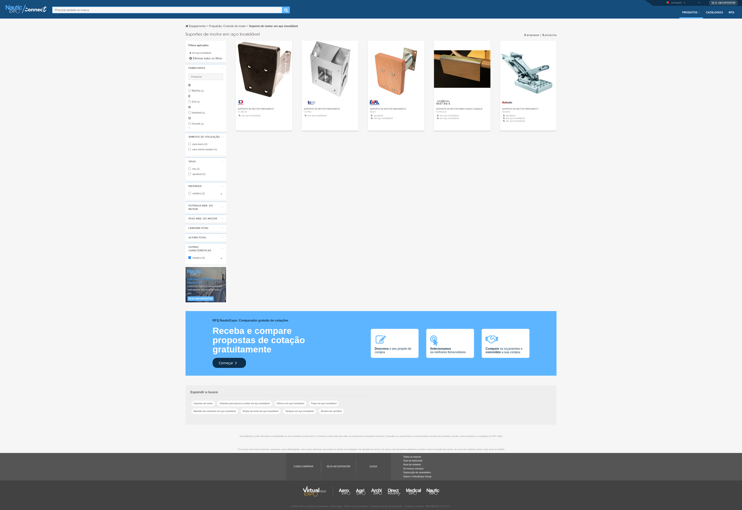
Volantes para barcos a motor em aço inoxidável (245, 403)
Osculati (198, 123)
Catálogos (714, 12)
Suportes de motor (203, 403)
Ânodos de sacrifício (331, 411)
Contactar (264, 47)
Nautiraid (198, 112)
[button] (205, 68)
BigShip (198, 90)
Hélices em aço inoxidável (290, 403)
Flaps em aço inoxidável (324, 403)
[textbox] (167, 10)
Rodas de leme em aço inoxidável (260, 411)
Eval (196, 101)
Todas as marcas (412, 456)
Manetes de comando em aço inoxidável (214, 411)
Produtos (689, 12)
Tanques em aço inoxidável (299, 411)
